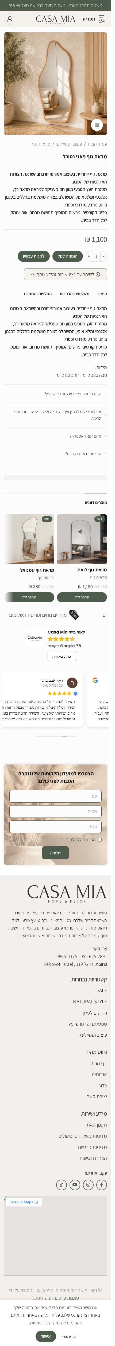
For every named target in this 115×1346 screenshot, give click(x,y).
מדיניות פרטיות (92, 1147)
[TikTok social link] (61, 1185)
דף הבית (98, 1063)
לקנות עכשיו (33, 256)
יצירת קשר (97, 1096)
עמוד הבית (97, 144)
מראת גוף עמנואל (37, 570)
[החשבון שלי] (9, 19)
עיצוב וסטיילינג (69, 144)
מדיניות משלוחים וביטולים (82, 1135)
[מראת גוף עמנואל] (29, 539)
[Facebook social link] (101, 1185)
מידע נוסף (69, 1336)
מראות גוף (41, 144)
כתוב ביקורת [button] (61, 656)
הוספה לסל (68, 256)
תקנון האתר (95, 1124)
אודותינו (99, 1074)
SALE (102, 990)
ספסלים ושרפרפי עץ (87, 1023)
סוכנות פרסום (66, 1298)
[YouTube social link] (75, 1185)
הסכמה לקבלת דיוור (78, 839)
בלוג (103, 1085)
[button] (82, 597)
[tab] (102, 293)
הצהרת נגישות (93, 1158)
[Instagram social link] (88, 1185)
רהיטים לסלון (95, 1012)
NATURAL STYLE (90, 1001)
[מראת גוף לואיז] (82, 539)
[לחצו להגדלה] (97, 125)
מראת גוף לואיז (92, 570)
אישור (46, 1336)
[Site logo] (56, 18)
